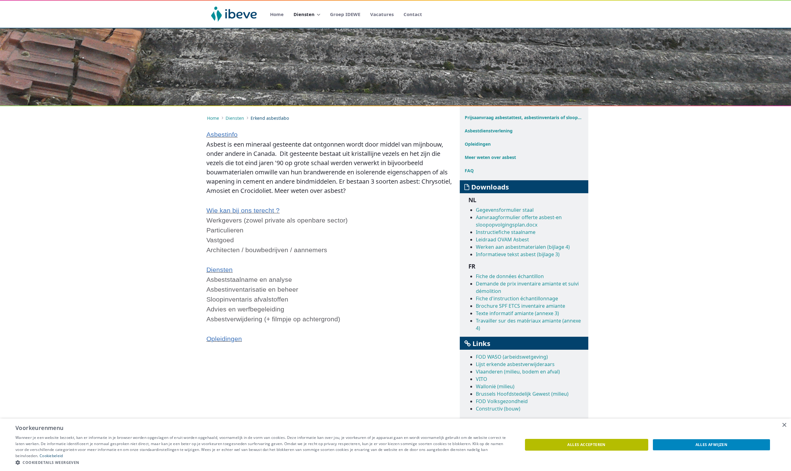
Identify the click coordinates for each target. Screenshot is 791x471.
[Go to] (235, 14)
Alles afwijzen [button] (712, 444)
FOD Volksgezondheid (502, 401)
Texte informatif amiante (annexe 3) (517, 313)
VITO (481, 379)
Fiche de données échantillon (510, 276)
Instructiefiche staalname (505, 232)
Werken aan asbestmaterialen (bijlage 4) (523, 247)
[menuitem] (277, 14)
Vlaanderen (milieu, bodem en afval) (518, 371)
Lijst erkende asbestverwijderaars (515, 364)
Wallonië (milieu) (495, 386)
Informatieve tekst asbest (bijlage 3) (518, 254)
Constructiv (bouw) (498, 408)
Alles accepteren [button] (586, 444)
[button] (261, 462)
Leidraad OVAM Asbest (502, 239)
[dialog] (395, 445)
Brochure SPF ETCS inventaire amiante (520, 305)
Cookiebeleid (51, 455)
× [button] (784, 425)
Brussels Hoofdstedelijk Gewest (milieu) (522, 393)
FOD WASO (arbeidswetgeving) (512, 356)
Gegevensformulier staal (505, 209)
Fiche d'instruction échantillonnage (517, 298)
